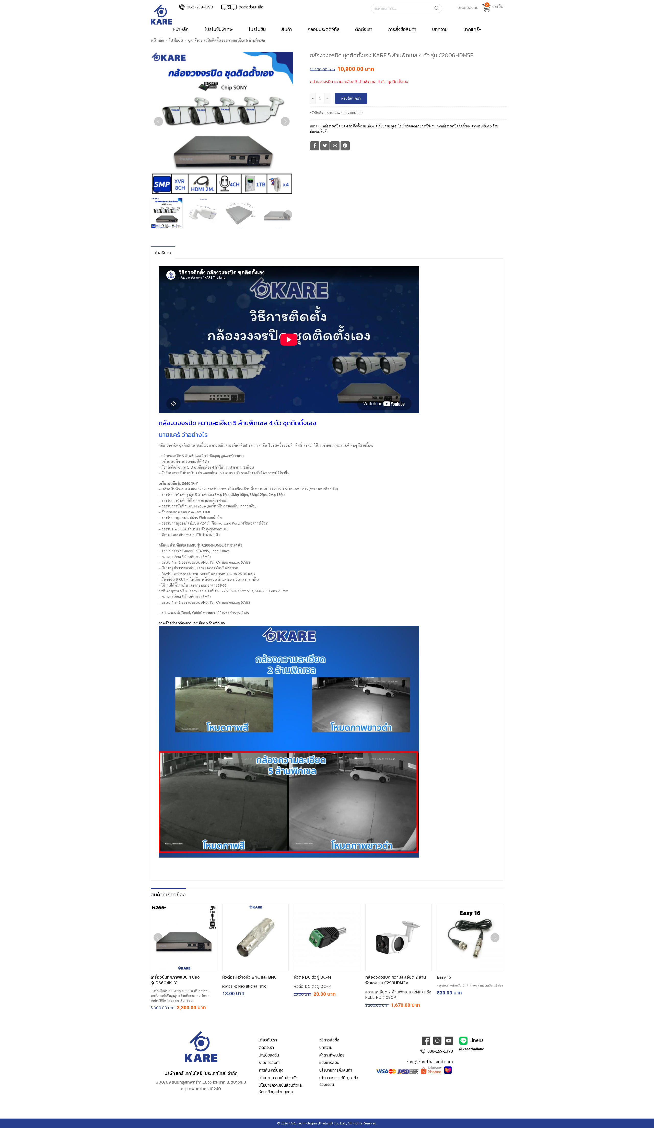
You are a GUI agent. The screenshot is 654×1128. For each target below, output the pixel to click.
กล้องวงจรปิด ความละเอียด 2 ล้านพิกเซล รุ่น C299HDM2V (395, 979)
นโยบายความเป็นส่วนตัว (278, 1078)
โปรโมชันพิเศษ (218, 29)
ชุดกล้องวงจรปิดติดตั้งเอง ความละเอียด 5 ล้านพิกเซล (226, 40)
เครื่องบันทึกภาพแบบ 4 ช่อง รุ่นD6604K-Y (175, 979)
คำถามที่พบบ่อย (332, 1055)
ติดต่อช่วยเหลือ (251, 7)
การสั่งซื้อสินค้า (402, 29)
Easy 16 (444, 977)
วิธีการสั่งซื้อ (329, 1040)
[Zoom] (157, 188)
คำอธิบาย (163, 253)
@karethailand (471, 1049)
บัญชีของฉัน (269, 1055)
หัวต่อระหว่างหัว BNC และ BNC (249, 977)
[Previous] (158, 123)
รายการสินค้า (269, 1062)
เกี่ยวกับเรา (268, 1040)
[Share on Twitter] (325, 145)
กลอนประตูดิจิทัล (324, 29)
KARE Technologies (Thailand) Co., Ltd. (317, 1123)
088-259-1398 (200, 7)
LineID (476, 1040)
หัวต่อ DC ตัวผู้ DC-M (312, 977)
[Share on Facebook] (314, 145)
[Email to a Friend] (335, 145)
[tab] (163, 252)
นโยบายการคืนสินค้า (335, 1070)
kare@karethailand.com (429, 1061)
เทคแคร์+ (472, 29)
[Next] (285, 123)
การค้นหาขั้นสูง (271, 1070)
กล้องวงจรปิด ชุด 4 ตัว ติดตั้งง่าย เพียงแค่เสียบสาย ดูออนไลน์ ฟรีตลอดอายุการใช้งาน (379, 126)
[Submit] (438, 8)
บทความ (440, 29)
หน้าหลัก (181, 29)
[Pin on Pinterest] (345, 145)
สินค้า (286, 29)
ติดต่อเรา (363, 29)
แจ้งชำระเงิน (329, 1062)
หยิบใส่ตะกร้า (351, 98)
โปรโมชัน (257, 29)
